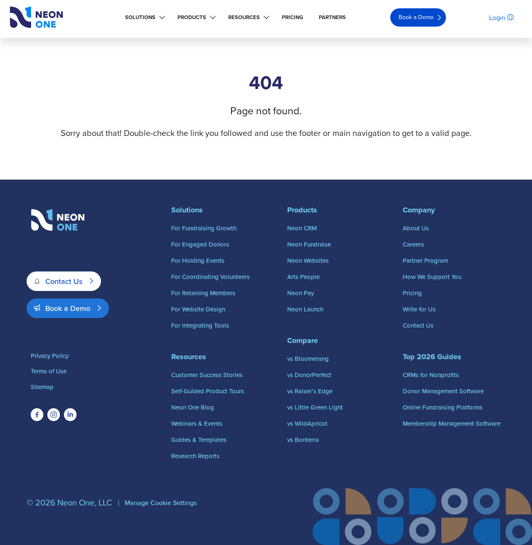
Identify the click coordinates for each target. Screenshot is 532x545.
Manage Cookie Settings (161, 502)
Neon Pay (300, 293)
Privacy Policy (50, 355)
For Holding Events (197, 260)
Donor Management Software (443, 391)
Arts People (303, 276)
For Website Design (198, 309)
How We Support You (432, 276)
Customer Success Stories (207, 374)
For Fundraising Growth (203, 228)
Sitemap (42, 386)
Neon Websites (308, 260)
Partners (332, 17)
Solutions (140, 17)
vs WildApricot (307, 423)
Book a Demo (416, 17)
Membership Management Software (451, 423)
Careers (413, 244)
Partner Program (425, 260)
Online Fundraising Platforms (443, 407)
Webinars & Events (196, 423)
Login (497, 17)
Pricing (292, 17)
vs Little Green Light (315, 407)
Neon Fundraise (309, 244)
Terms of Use (48, 371)
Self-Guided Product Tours (207, 391)
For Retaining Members (203, 293)
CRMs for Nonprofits (431, 374)
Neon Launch (305, 309)
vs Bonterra (303, 439)
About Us (416, 228)
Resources (244, 17)
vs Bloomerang (308, 358)
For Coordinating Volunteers (210, 276)
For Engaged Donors (200, 244)
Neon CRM (302, 228)
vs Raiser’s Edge (309, 391)
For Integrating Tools (200, 325)
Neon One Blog (192, 407)
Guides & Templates (199, 439)
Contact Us (63, 281)
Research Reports (195, 455)
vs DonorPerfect (309, 374)
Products (191, 17)
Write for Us (419, 309)
